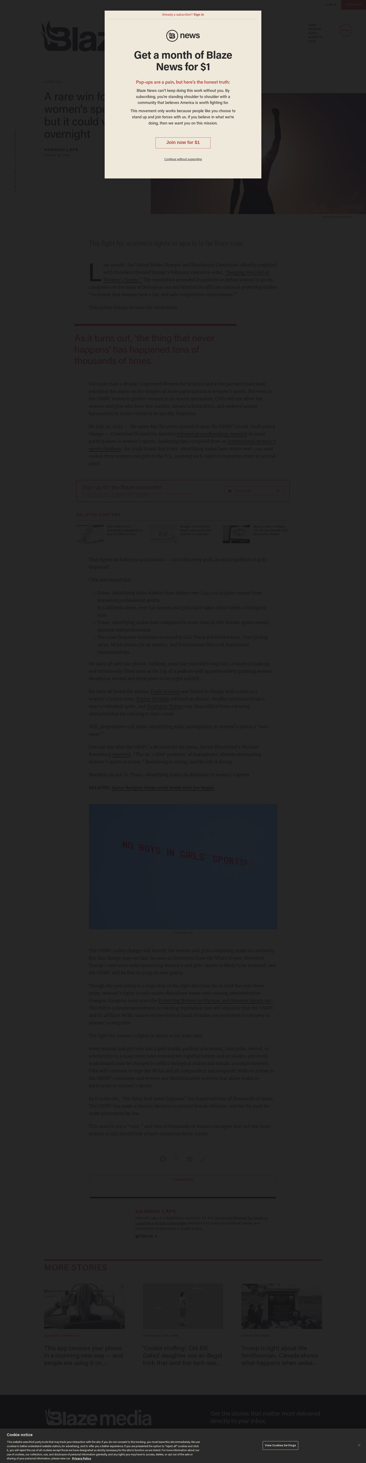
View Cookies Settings (280, 1445)
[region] (183, 1445)
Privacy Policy (81, 1458)
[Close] (359, 1445)
